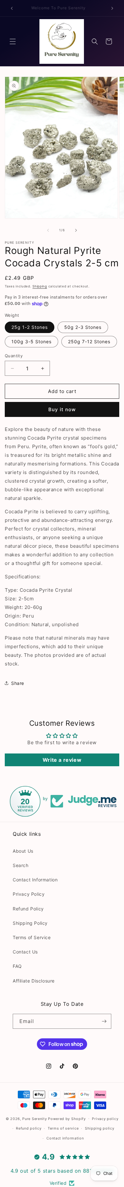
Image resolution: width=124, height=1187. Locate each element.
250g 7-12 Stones (89, 341)
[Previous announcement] (12, 8)
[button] (13, 41)
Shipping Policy (30, 923)
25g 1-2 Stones (29, 327)
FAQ (17, 966)
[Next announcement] (112, 8)
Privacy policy (105, 1119)
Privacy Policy (29, 894)
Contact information (65, 1138)
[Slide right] (76, 230)
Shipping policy (99, 1128)
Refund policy (28, 1128)
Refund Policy (28, 908)
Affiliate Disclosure (34, 980)
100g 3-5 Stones (31, 341)
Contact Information (35, 879)
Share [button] (17, 683)
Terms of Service (32, 937)
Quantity (14, 355)
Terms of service (63, 1128)
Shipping (39, 286)
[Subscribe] (104, 1021)
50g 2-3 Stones (82, 327)
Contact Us (25, 951)
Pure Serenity (34, 1118)
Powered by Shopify (67, 1118)
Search (21, 865)
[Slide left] (48, 230)
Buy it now (62, 409)
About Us (23, 851)
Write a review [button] (62, 760)
